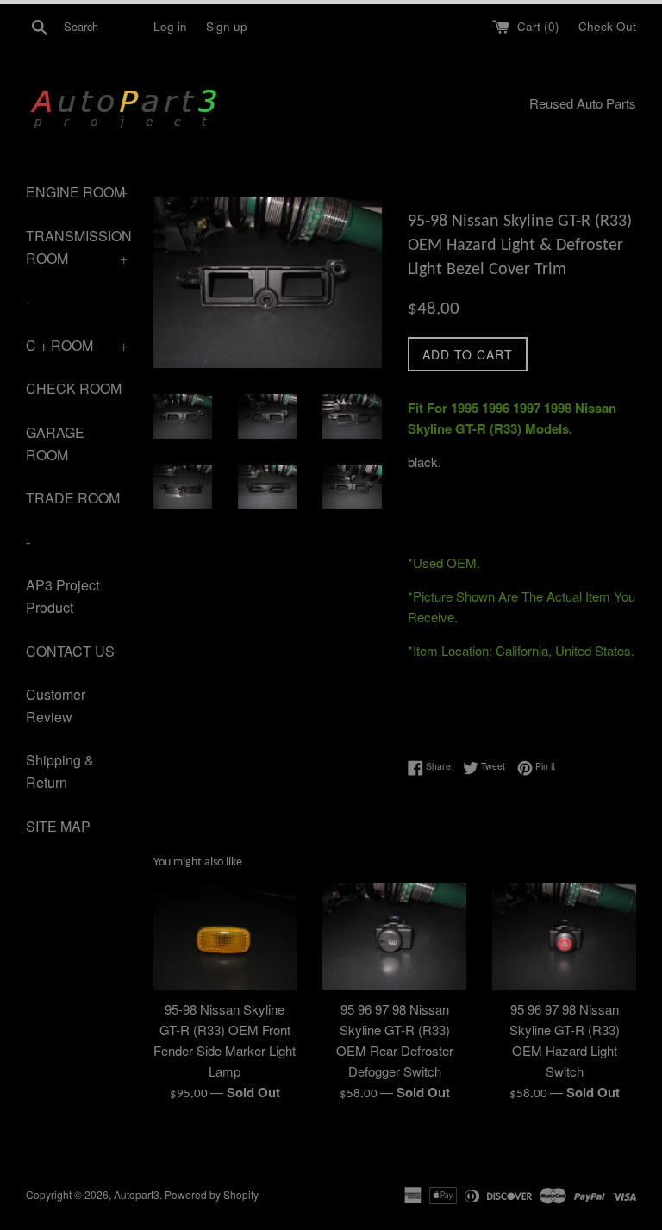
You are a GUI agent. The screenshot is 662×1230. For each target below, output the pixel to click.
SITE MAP (58, 826)
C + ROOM (77, 345)
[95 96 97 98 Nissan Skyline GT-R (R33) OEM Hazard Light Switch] (564, 936)
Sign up (226, 26)
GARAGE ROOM (55, 443)
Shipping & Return (60, 771)
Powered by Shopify (212, 1194)
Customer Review (55, 705)
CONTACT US (70, 651)
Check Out (607, 26)
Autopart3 (136, 1194)
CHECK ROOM (74, 388)
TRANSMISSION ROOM (77, 247)
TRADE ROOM (73, 498)
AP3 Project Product (62, 596)
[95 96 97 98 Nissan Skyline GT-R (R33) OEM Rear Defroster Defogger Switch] (394, 936)
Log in (170, 26)
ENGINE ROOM (77, 192)
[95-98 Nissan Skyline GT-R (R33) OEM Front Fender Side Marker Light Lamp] (225, 936)
